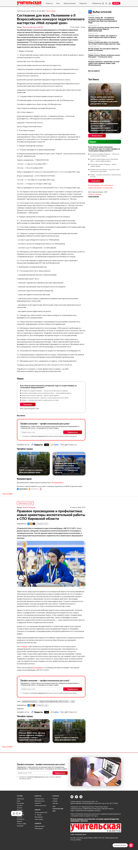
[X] (34, 524)
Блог (58, 3)
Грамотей (19, 817)
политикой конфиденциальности (39, 436)
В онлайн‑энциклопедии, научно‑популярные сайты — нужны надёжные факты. (47, 393)
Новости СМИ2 (7, 494)
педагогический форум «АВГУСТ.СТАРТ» (54, 701)
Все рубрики (20, 826)
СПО (72, 701)
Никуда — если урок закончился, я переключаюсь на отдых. (40, 400)
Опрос (92, 141)
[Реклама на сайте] (131, 845)
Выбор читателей (102, 11)
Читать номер (50, 11)
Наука (18, 801)
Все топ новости (94, 71)
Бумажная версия (39, 826)
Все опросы (21, 415)
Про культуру (20, 803)
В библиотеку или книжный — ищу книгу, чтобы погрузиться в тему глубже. (45, 398)
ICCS (54, 806)
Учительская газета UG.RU (33, 27)
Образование (20, 798)
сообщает (24, 646)
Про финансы (20, 819)
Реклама (55, 801)
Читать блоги (97, 136)
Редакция (55, 798)
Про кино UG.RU (23, 468)
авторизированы (57, 482)
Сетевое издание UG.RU (41, 812)
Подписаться (72, 432)
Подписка (83, 3)
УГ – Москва (38, 814)
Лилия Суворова (29, 507)
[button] (22, 489)
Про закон (19, 805)
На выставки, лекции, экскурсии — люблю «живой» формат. (40, 395)
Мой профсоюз (39, 817)
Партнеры (55, 803)
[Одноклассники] (31, 524)
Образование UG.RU (60, 461)
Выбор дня (20, 810)
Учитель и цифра (21, 823)
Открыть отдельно (94, 194)
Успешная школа (39, 798)
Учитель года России (40, 805)
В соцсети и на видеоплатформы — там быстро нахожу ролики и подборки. (45, 391)
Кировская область (29, 701)
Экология (19, 808)
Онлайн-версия (39, 828)
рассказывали (36, 668)
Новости (49, 3)
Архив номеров (70, 3)
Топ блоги (93, 79)
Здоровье (19, 821)
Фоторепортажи (58, 808)
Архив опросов (93, 196)
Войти (116, 3)
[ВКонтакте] (29, 524)
